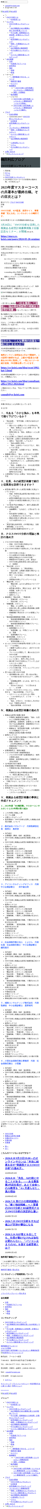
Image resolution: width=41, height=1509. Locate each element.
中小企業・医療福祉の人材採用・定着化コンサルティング (19, 35)
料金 (12, 72)
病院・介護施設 (19, 92)
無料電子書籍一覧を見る (10, 1270)
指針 (11, 68)
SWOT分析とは (12, 17)
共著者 (7, 1142)
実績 (12, 70)
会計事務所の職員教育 (19, 48)
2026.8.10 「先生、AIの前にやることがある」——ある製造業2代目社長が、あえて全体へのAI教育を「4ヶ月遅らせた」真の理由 (22, 1185)
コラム (13, 145)
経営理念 (12, 66)
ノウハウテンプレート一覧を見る (13, 1293)
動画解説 (12, 86)
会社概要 (10, 59)
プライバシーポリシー (20, 1384)
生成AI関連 (13, 114)
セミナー (14, 83)
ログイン (8, 1380)
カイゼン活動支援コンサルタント (23, 1493)
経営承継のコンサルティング (18, 1333)
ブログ (7, 112)
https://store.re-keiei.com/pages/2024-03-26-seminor (20, 237)
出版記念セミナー (12, 1138)
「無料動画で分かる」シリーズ (22, 1449)
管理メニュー (17, 1386)
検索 (2, 2)
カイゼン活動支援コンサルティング (20, 1342)
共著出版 (8, 1140)
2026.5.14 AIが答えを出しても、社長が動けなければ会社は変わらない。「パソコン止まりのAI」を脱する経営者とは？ (22, 1241)
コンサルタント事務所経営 (19, 128)
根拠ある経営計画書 (12, 1136)
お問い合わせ (10, 152)
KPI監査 (14, 121)
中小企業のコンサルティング (18, 1340)
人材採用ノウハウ (17, 143)
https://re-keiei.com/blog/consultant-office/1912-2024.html (20, 382)
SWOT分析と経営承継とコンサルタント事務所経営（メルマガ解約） (23, 108)
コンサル (10, 22)
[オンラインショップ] (15, 154)
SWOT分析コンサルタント (21, 1482)
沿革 (11, 61)
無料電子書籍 (16, 81)
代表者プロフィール (18, 64)
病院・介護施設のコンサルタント (23, 1491)
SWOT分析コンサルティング (16, 1322)
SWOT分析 (20, 202)
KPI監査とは (15, 19)
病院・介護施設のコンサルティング (20, 1335)
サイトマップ (6, 1384)
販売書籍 (14, 94)
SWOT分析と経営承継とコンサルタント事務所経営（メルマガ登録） (23, 101)
